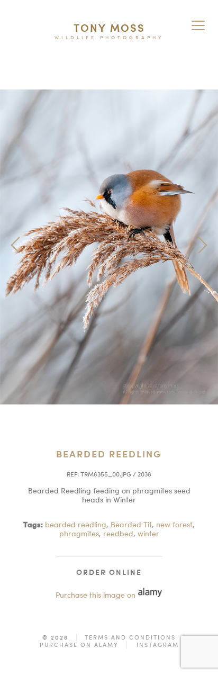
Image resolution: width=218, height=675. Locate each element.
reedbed (118, 533)
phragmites (79, 533)
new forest (174, 524)
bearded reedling (75, 524)
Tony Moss (109, 27)
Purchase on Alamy (79, 645)
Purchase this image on (97, 594)
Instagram (158, 645)
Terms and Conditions (130, 637)
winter (148, 533)
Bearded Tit (131, 524)
